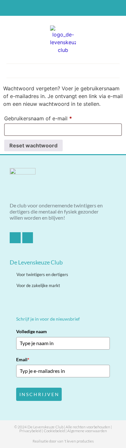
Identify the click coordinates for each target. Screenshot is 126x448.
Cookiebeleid (54, 430)
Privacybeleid (30, 430)
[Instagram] (68, 8)
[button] (63, 69)
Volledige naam (31, 331)
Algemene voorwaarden (87, 430)
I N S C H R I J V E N (38, 394)
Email (22, 359)
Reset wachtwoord (33, 145)
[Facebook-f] (57, 8)
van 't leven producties (75, 441)
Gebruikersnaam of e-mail (46, 117)
